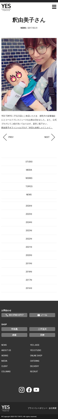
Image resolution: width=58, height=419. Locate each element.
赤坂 (14, 335)
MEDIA (4, 361)
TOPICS (29, 186)
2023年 (29, 230)
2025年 (29, 214)
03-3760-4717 (14, 315)
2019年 (29, 263)
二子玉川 (42, 329)
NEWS (29, 195)
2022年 (29, 239)
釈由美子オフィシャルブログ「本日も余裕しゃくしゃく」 (27, 127)
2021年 (29, 247)
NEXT (47, 137)
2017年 (29, 280)
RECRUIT (34, 371)
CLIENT (4, 366)
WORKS (29, 178)
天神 (42, 335)
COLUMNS (6, 371)
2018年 (29, 272)
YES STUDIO (35, 350)
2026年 (29, 206)
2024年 (29, 222)
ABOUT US (6, 350)
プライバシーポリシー (37, 408)
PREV (11, 137)
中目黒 (14, 329)
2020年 (29, 255)
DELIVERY (34, 366)
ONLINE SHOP (36, 355)
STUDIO (29, 162)
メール (42, 315)
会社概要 (53, 408)
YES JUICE (34, 345)
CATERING (34, 361)
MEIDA (29, 170)
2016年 (29, 288)
